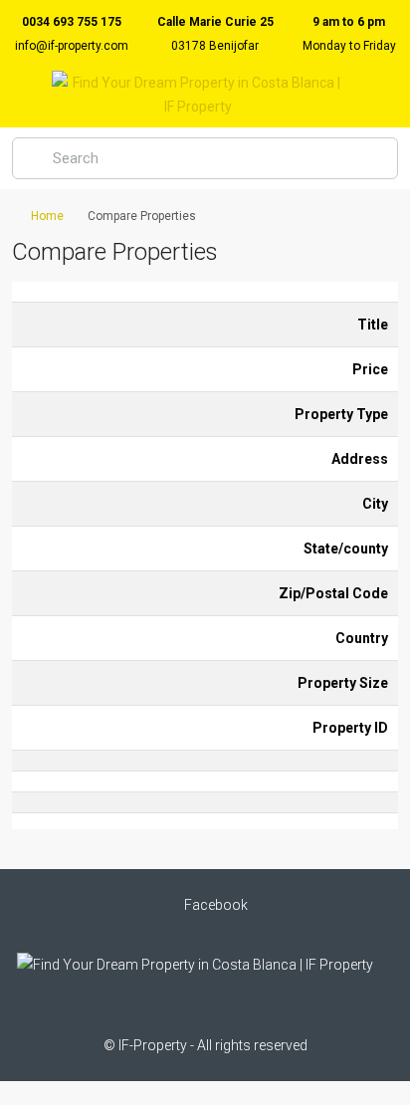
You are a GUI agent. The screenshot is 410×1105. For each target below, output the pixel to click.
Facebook (214, 905)
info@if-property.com (71, 46)
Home (47, 216)
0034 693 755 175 (71, 22)
